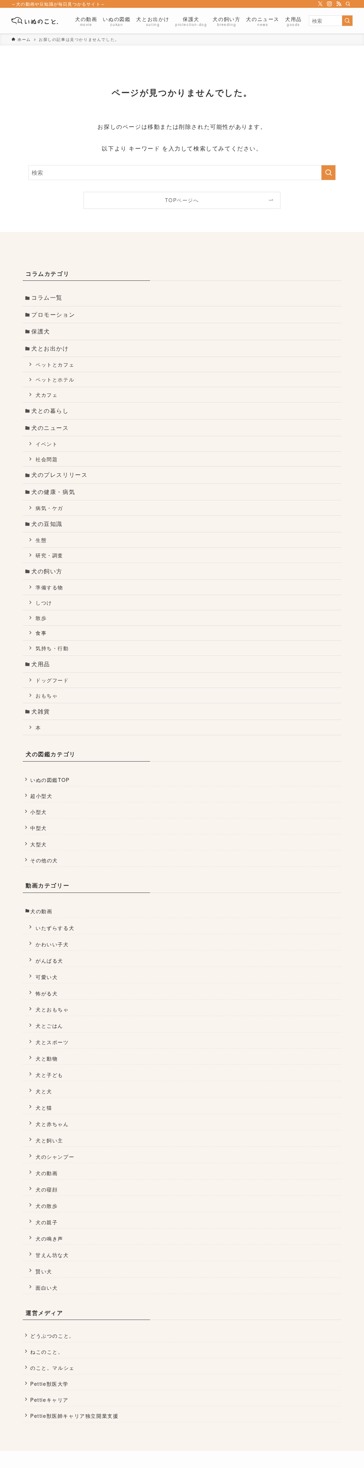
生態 (41, 539)
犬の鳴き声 (49, 1238)
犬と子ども (49, 1074)
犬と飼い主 (49, 1140)
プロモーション (53, 314)
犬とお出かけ (50, 348)
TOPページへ (182, 200)
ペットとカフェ (55, 364)
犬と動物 (47, 1058)
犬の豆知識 (47, 524)
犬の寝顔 (47, 1189)
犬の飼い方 (47, 571)
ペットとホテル (55, 379)
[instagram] (329, 4)
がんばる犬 (49, 960)
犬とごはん (49, 1025)
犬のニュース (50, 427)
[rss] (338, 4)
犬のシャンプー (55, 1156)
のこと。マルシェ (52, 1367)
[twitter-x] (320, 4)
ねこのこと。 (47, 1351)
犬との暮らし (50, 410)
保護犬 (40, 331)
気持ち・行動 (52, 648)
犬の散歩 (47, 1205)
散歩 (41, 617)
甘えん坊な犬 (52, 1254)
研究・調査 (49, 555)
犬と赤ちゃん (52, 1123)
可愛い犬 (47, 976)
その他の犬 (44, 860)
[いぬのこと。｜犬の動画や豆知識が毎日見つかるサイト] (34, 21)
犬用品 (40, 664)
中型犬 (38, 827)
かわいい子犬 (52, 944)
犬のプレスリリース (59, 474)
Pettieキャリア (49, 1399)
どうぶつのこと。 (52, 1335)
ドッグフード (52, 680)
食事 (41, 632)
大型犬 (38, 844)
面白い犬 (47, 1287)
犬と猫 (44, 1107)
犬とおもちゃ (52, 1009)
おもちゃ (47, 695)
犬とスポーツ (52, 1042)
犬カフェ (47, 394)
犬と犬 (44, 1091)
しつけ (44, 602)
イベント (47, 443)
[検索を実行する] (347, 20)
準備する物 (49, 587)
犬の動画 (41, 911)
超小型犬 (41, 795)
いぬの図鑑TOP (50, 779)
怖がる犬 (47, 993)
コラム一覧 (47, 297)
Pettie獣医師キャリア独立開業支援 (74, 1415)
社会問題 (47, 459)
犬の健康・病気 (53, 492)
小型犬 (38, 811)
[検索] (348, 4)
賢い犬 (44, 1271)
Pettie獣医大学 (49, 1383)
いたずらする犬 (55, 927)
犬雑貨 (40, 711)
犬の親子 (47, 1222)
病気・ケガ (49, 507)
